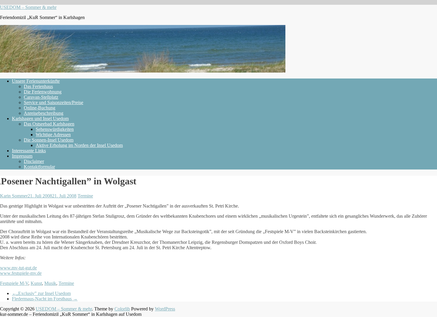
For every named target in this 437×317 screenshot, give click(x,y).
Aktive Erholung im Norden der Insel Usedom (79, 145)
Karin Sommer (14, 195)
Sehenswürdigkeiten (55, 129)
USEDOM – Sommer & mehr (28, 7)
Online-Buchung (39, 107)
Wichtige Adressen (53, 134)
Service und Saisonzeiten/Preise (53, 102)
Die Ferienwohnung (43, 91)
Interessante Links (29, 150)
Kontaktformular (39, 166)
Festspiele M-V (14, 283)
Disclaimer (34, 161)
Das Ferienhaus (38, 86)
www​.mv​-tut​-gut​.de (18, 267)
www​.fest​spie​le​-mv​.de (21, 273)
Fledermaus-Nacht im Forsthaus (45, 298)
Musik (50, 283)
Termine (85, 195)
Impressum (22, 155)
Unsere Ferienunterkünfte (36, 81)
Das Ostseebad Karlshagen (49, 123)
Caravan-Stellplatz (41, 97)
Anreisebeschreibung (43, 113)
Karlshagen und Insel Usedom (40, 118)
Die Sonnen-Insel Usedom (48, 139)
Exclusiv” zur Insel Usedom (41, 293)
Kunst (36, 283)
